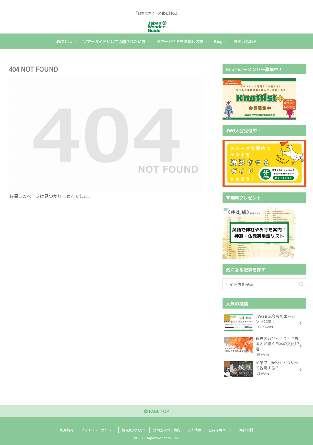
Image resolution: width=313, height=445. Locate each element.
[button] (301, 284)
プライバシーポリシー (98, 429)
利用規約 (67, 429)
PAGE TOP (158, 411)
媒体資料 (246, 429)
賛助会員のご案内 (166, 429)
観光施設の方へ (134, 429)
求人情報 (194, 429)
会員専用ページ (220, 429)
